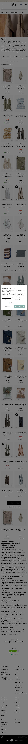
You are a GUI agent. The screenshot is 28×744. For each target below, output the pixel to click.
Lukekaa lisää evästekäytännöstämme (10, 299)
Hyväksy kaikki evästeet (19, 306)
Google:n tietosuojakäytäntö (16, 299)
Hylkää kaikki (7, 306)
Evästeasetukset (13, 302)
